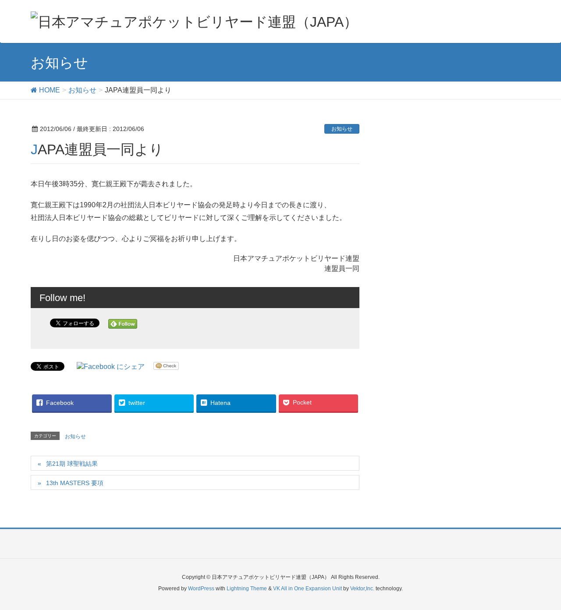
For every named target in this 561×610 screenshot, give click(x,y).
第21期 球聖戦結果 (72, 463)
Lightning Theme (247, 588)
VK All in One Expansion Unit (307, 588)
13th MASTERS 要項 (74, 482)
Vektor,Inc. (362, 588)
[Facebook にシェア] (111, 366)
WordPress (201, 588)
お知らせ (341, 129)
